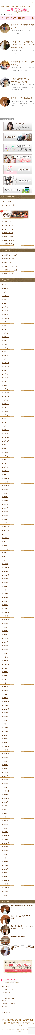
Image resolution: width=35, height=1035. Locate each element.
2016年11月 (5, 705)
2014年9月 (5, 802)
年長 (14, 53)
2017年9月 (5, 668)
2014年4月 (5, 821)
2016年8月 (5, 716)
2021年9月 (5, 489)
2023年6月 (5, 415)
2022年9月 (5, 445)
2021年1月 (5, 519)
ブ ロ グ (4, 1015)
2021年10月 (5, 486)
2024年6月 (5, 381)
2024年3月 (5, 389)
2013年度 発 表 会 (8, 244)
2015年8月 (5, 761)
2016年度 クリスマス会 (9, 266)
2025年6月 (5, 337)
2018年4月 (5, 642)
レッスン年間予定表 (8, 205)
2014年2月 (5, 828)
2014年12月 (5, 791)
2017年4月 (5, 687)
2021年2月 (5, 515)
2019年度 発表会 (7, 222)
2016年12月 (5, 701)
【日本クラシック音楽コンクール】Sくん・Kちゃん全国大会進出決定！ (23, 45)
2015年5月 (5, 772)
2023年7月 (5, 411)
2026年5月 (5, 296)
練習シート (20, 89)
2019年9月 (5, 579)
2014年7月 (5, 809)
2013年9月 (5, 847)
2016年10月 (5, 709)
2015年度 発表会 (7, 236)
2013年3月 (5, 869)
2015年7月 (5, 765)
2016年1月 (5, 742)
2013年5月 (5, 862)
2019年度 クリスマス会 (9, 255)
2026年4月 (5, 299)
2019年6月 (5, 590)
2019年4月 (5, 597)
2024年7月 (5, 378)
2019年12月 (5, 567)
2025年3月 (5, 348)
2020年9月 (5, 534)
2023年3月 (5, 426)
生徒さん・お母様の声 (9, 1003)
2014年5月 (5, 817)
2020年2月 (5, 560)
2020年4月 (5, 553)
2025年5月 (5, 340)
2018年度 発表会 (7, 225)
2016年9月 (5, 713)
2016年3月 (5, 735)
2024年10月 (5, 366)
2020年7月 (5, 541)
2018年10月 (5, 620)
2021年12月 (5, 478)
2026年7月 (5, 288)
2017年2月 (5, 694)
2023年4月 (5, 422)
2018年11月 (5, 616)
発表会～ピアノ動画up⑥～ (22, 98)
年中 (16, 106)
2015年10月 (5, 754)
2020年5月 (5, 549)
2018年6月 (5, 634)
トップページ (6, 986)
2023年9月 (5, 404)
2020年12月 (5, 523)
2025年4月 (5, 344)
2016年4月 (5, 731)
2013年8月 (5, 850)
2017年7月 (5, 675)
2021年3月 (5, 512)
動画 (13, 106)
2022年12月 (5, 437)
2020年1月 (5, 564)
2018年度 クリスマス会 (9, 259)
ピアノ (23, 50)
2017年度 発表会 (7, 229)
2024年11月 (5, 363)
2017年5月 (5, 683)
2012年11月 (5, 884)
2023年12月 (5, 393)
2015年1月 (5, 787)
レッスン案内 (6, 993)
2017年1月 (5, 698)
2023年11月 (5, 396)
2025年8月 (5, 329)
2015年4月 (5, 776)
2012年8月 (5, 895)
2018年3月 (5, 646)
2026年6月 (5, 292)
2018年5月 (5, 638)
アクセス (4, 1006)
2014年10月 (5, 798)
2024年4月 (5, 385)
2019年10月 (5, 575)
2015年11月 (5, 750)
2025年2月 (5, 352)
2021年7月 (5, 497)
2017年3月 (5, 690)
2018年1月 (5, 653)
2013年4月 (5, 865)
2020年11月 (5, 527)
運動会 (25, 70)
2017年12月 (5, 657)
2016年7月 (5, 720)
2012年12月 (5, 880)
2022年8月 (5, 448)
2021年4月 (5, 508)
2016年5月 (5, 728)
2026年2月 (5, 307)
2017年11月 (5, 661)
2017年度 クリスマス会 (9, 262)
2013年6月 (5, 858)
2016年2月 (5, 739)
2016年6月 (5, 724)
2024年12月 (5, 359)
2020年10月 (5, 530)
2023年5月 (5, 419)
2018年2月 (5, 649)
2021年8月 (5, 493)
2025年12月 (5, 314)
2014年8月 (5, 806)
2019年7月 (5, 586)
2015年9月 (5, 757)
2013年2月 (5, 873)
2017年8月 (5, 672)
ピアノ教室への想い (8, 990)
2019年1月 (5, 608)
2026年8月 (5, 285)
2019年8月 (5, 582)
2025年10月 (5, 322)
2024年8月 (5, 374)
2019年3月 (5, 601)
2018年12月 (5, 612)
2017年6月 (5, 679)
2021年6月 (5, 500)
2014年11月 (5, 795)
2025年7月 (5, 333)
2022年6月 (5, 456)
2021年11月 (5, 482)
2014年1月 (5, 832)
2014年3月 (5, 824)
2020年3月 (5, 556)
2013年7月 (5, 854)
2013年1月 (5, 876)
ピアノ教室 (16, 33)
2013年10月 (5, 843)
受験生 (28, 87)
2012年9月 (5, 891)
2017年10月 (5, 664)
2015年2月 (5, 783)
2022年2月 (5, 471)
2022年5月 (5, 460)
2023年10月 (5, 400)
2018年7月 (5, 631)
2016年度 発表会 (7, 233)
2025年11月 (5, 318)
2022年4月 (5, 463)
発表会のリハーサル (18, 937)
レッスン (23, 87)
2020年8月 (5, 538)
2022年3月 (5, 467)
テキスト (15, 103)
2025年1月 (5, 355)
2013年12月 (5, 835)
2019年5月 (5, 594)
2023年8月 (5, 407)
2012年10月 (5, 888)
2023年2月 (5, 430)
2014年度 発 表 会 (8, 240)
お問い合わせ (6, 1012)
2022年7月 (5, 452)
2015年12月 (5, 746)
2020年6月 (5, 545)
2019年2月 (5, 605)
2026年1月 (5, 311)
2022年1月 (5, 474)
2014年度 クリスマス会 (9, 274)
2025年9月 (5, 326)
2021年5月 (5, 504)
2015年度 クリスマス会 (9, 270)
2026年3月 (5, 303)
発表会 (21, 70)
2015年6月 (5, 768)
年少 (18, 70)
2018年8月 (5, 627)
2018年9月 (5, 623)
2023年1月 (5, 433)
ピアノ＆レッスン (27, 30)
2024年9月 (5, 370)
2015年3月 (5, 780)
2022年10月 (5, 441)
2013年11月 (5, 839)
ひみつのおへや (6, 201)
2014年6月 (5, 813)
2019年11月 (5, 571)
